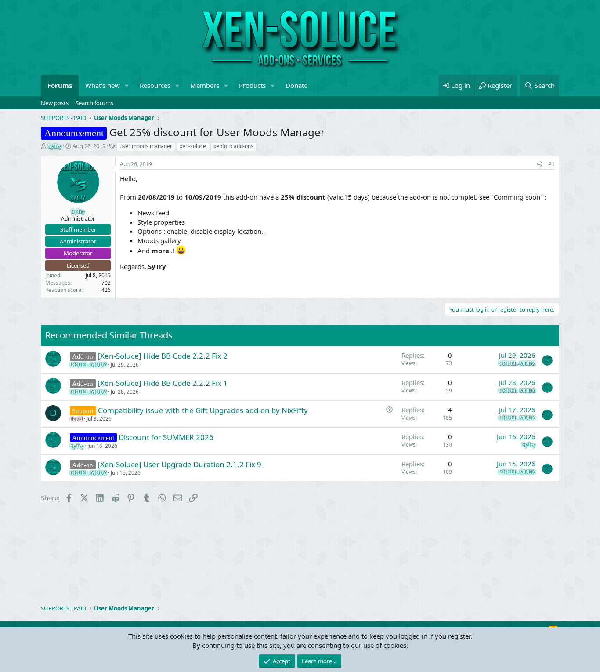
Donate (296, 85)
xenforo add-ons (233, 146)
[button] (127, 85)
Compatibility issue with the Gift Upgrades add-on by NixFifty (203, 410)
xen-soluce (193, 146)
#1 (551, 164)
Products (252, 85)
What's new (102, 85)
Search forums (94, 103)
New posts (55, 103)
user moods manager (145, 146)
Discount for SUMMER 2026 (166, 437)
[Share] (539, 165)
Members (204, 85)
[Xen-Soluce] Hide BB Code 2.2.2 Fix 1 (163, 383)
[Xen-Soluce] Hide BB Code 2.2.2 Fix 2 (163, 356)
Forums (59, 85)
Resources (155, 85)
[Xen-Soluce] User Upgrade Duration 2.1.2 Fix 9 (179, 464)
